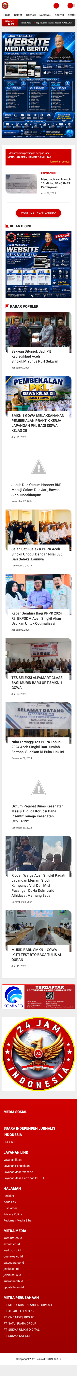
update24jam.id (14, 1287)
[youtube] (31, 1119)
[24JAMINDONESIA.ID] (5, 9)
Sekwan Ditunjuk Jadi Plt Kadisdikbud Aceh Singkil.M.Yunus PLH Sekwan (34, 356)
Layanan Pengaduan (17, 1166)
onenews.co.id (13, 1256)
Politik (59, 15)
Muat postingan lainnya (38, 212)
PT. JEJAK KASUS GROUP (20, 1311)
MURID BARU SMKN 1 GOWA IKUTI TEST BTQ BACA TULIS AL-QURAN (37, 955)
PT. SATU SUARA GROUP (20, 1323)
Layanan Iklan (13, 1159)
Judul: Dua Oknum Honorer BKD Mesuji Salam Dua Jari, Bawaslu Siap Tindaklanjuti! (36, 490)
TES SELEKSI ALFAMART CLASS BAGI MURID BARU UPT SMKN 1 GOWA (37, 683)
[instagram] (26, 1119)
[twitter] (10, 1119)
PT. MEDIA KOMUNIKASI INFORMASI (28, 1305)
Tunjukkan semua (59, 161)
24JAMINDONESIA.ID (49, 1359)
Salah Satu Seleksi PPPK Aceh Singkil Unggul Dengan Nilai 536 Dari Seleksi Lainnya (36, 554)
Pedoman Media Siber (18, 1220)
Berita (18, 15)
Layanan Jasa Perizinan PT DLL (24, 1178)
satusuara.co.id (14, 1262)
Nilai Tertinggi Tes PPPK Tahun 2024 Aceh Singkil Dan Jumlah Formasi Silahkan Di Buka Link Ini (37, 747)
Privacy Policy (13, 1214)
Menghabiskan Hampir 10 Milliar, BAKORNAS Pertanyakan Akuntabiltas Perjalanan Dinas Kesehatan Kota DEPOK (56, 183)
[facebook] (5, 1119)
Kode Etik (10, 1202)
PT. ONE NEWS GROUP (19, 1317)
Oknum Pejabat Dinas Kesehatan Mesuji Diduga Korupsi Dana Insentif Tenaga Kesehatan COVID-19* (37, 813)
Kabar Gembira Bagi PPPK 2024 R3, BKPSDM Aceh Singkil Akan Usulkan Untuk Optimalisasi (36, 618)
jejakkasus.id (12, 1275)
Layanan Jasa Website (18, 1172)
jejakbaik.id (11, 1269)
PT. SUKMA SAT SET (17, 1336)
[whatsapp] (15, 1119)
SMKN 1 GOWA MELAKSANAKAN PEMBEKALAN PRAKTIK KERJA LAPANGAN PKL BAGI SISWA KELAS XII (37, 423)
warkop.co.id (12, 1250)
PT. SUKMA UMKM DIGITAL (21, 1329)
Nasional (45, 15)
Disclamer (10, 1208)
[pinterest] (21, 1119)
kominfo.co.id (13, 1238)
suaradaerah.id (13, 1281)
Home (7, 15)
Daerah (31, 15)
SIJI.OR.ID (10, 1142)
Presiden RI (48, 173)
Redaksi (9, 1196)
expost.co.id (12, 1244)
